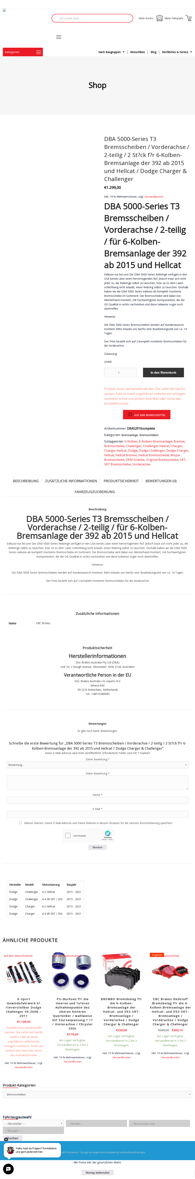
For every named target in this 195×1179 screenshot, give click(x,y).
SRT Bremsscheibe (117, 464)
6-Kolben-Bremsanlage (155, 441)
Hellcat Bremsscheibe (153, 455)
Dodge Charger (177, 450)
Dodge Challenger (152, 450)
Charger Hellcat (115, 450)
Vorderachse (141, 464)
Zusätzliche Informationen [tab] (71, 481)
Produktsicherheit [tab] (121, 481)
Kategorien (12, 52)
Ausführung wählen (73, 1061)
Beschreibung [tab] (26, 481)
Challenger (133, 446)
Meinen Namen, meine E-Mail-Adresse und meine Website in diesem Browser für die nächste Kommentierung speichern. (98, 823)
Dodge (132, 450)
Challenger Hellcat (156, 446)
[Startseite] (22, 28)
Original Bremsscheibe (162, 460)
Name (97, 795)
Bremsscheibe (114, 446)
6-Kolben (131, 441)
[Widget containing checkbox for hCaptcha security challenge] (88, 835)
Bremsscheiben (148, 435)
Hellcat (109, 455)
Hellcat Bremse (126, 455)
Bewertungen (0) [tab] (161, 481)
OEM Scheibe (135, 460)
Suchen (12, 1138)
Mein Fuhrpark (174, 18)
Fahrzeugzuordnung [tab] (95, 491)
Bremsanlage (129, 435)
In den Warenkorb (163, 372)
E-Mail (97, 809)
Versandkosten (154, 196)
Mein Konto (146, 18)
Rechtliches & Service (175, 52)
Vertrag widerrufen (97, 1172)
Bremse (179, 441)
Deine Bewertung (97, 759)
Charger (176, 446)
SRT (183, 460)
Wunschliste (137, 52)
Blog (153, 52)
